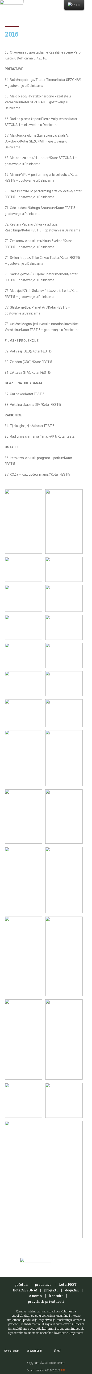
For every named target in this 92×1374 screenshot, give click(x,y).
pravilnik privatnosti (46, 1301)
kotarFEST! (68, 1284)
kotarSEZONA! (25, 1290)
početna (21, 1284)
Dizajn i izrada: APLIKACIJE (46, 1370)
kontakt (56, 1296)
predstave (43, 1284)
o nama (35, 1296)
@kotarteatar (11, 1350)
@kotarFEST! (34, 1350)
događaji (72, 1290)
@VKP (57, 1350)
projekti (51, 1290)
